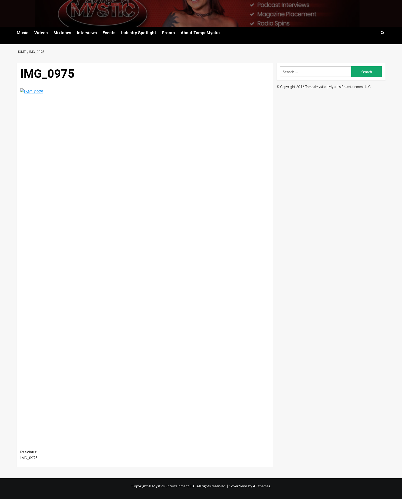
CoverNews (238, 486)
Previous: (28, 455)
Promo (168, 32)
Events (109, 32)
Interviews (87, 32)
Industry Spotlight (138, 32)
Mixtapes (62, 32)
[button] (382, 33)
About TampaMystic (200, 32)
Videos (41, 32)
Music (22, 32)
